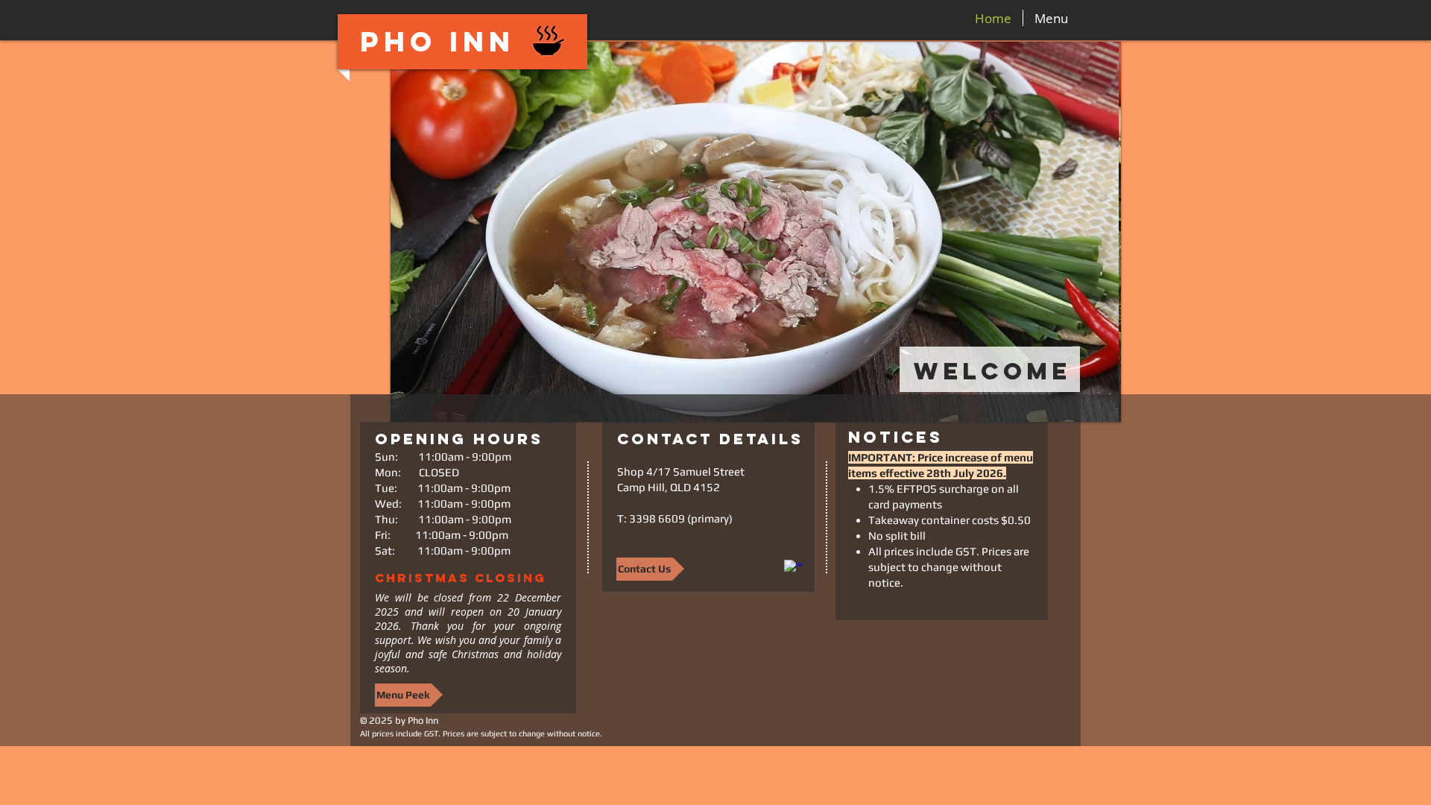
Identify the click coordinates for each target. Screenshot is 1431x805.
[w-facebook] (793, 569)
